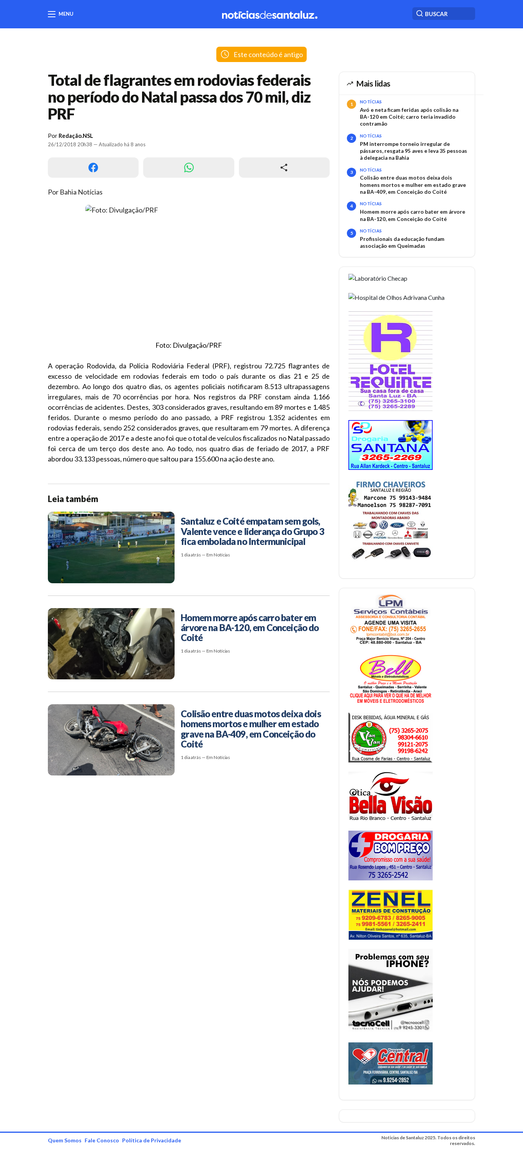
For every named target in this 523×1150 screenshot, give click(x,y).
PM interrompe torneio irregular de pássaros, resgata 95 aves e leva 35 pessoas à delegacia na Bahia (413, 151)
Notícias (371, 101)
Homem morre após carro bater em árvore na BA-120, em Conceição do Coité (412, 215)
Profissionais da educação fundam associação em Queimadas (402, 242)
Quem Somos (65, 1140)
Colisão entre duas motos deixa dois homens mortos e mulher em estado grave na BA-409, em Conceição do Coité (413, 185)
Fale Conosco (102, 1140)
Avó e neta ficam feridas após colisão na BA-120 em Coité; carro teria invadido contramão (409, 117)
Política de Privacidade (151, 1140)
